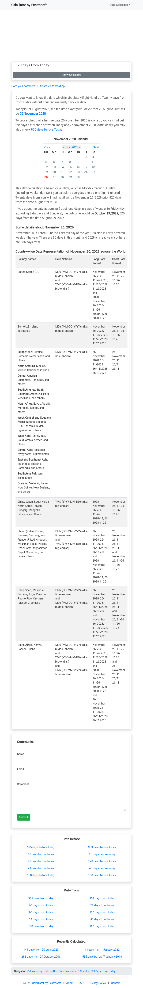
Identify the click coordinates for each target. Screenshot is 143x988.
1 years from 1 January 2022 (102, 949)
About (70, 983)
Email (20, 769)
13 (54, 167)
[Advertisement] (71, 37)
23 (78, 172)
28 (62, 177)
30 (78, 177)
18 (93, 167)
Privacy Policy (98, 983)
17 (86, 167)
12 (46, 167)
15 (70, 167)
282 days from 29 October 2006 (41, 956)
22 (70, 172)
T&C (81, 983)
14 (62, 167)
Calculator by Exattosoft (29, 5)
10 (86, 162)
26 (46, 177)
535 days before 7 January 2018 (102, 956)
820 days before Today (46, 129)
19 (46, 172)
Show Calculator (71, 75)
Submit (23, 817)
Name (20, 754)
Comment (23, 784)
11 (93, 162)
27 (54, 177)
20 (54, 172)
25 (93, 172)
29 (70, 177)
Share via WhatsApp (52, 86)
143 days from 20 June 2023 (41, 949)
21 (62, 172)
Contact (115, 983)
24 (86, 172)
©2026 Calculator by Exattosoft (42, 983)
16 (78, 167)
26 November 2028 (33, 113)
